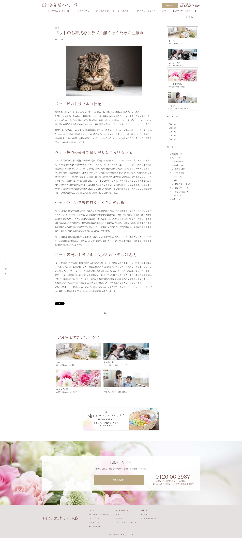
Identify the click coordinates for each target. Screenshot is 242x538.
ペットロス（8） (176, 176)
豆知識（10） (175, 199)
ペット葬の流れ (124, 11)
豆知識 (57, 28)
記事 (164, 11)
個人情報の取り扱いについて (151, 518)
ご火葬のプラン (103, 11)
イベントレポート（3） (179, 157)
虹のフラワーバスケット (183, 11)
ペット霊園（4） (176, 195)
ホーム (91, 510)
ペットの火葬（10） (178, 169)
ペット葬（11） (176, 180)
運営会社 (144, 514)
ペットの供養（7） (177, 165)
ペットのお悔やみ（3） (179, 161)
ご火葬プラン (94, 522)
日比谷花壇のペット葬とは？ (58, 11)
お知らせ (119, 518)
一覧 (104, 313)
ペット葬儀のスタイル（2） (181, 184)
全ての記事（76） (177, 154)
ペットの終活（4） (177, 172)
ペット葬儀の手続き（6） (180, 191)
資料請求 (144, 510)
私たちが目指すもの (146, 11)
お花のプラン (84, 11)
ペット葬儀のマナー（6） (180, 188)
